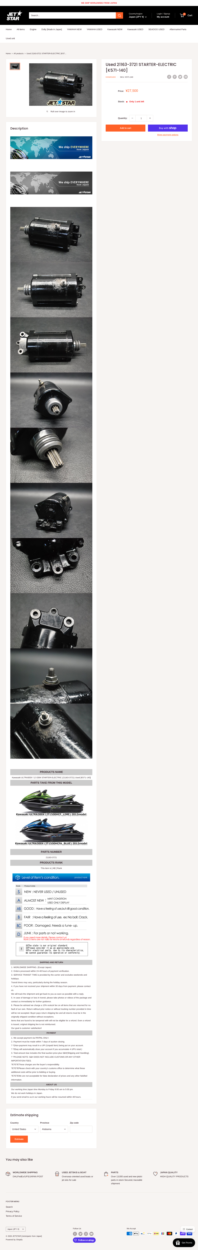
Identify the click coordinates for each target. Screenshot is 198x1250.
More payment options (167, 134)
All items (21, 29)
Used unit (10, 38)
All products (19, 53)
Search (9, 1207)
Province (44, 1123)
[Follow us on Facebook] (75, 1234)
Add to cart (125, 128)
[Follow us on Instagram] (86, 1234)
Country (14, 1123)
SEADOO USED (156, 29)
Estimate (19, 1139)
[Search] (119, 15)
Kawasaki (111, 77)
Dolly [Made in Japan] (51, 29)
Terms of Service (14, 1216)
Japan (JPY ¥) (13, 1229)
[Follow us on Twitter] (80, 1234)
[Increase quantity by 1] (150, 118)
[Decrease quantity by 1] (132, 118)
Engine (33, 29)
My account (163, 17)
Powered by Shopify (14, 1240)
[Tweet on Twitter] (180, 77)
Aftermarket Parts (178, 29)
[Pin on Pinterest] (175, 77)
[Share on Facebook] (169, 77)
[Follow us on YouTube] (91, 1234)
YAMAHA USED (94, 29)
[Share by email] (186, 77)
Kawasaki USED (135, 29)
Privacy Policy (12, 1211)
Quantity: (122, 118)
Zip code (74, 1123)
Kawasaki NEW (114, 29)
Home (9, 29)
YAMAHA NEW (74, 29)
